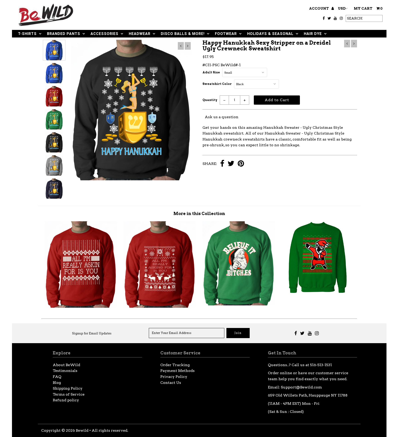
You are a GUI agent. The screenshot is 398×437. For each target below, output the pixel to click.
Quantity (209, 100)
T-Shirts (27, 34)
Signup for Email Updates (91, 333)
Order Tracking (175, 365)
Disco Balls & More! (183, 34)
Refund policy (66, 400)
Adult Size (211, 72)
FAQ (57, 376)
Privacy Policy (173, 376)
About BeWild (66, 365)
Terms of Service (69, 394)
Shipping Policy (67, 388)
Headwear (139, 34)
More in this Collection (199, 213)
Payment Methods (177, 370)
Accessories (104, 34)
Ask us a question (221, 117)
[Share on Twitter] (231, 164)
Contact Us (170, 382)
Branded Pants (63, 34)
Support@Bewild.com (301, 387)
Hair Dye (313, 34)
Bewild (82, 430)
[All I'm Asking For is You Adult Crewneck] (81, 306)
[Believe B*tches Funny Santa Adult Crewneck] (238, 304)
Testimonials (65, 370)
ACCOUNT (319, 8)
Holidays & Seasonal (270, 34)
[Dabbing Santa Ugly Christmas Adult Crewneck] (317, 292)
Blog (57, 382)
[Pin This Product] (241, 164)
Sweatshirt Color (217, 84)
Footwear (226, 34)
